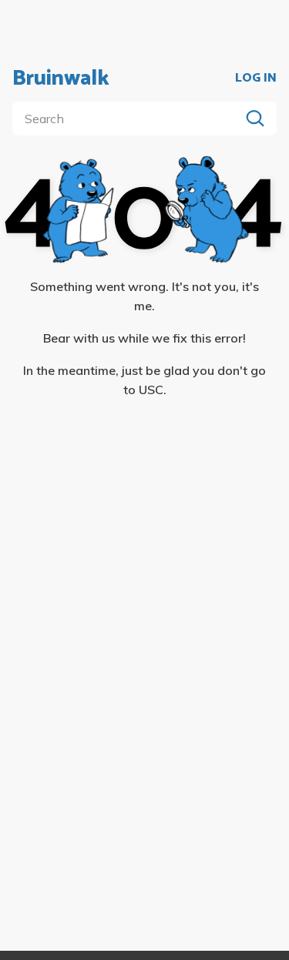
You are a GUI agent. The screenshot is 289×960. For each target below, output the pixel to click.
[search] (129, 118)
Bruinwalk (60, 78)
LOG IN (256, 79)
